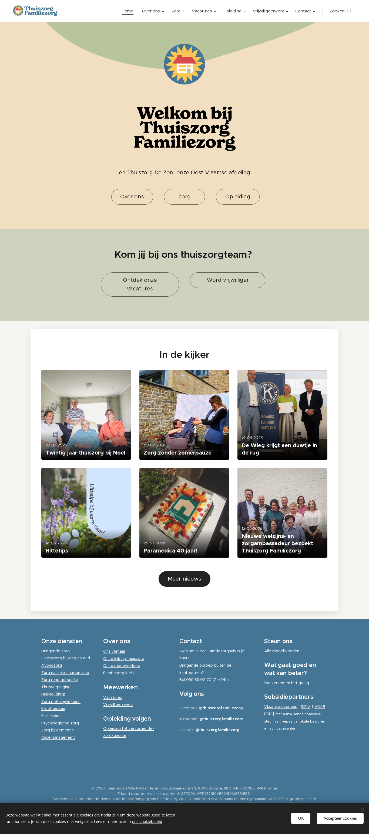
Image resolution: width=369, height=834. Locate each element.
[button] (340, 11)
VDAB (319, 706)
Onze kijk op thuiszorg (123, 658)
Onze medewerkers (121, 665)
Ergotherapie (53, 708)
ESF (267, 713)
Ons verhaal (114, 651)
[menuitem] (129, 11)
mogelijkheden (285, 651)
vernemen (280, 682)
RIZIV (305, 706)
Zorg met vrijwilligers (60, 701)
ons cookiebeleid (147, 821)
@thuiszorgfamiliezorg (221, 708)
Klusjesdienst (53, 715)
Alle (268, 651)
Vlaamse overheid (280, 706)
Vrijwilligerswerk (118, 704)
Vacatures (112, 697)
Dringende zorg (55, 651)
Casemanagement (58, 737)
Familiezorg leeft (118, 672)
